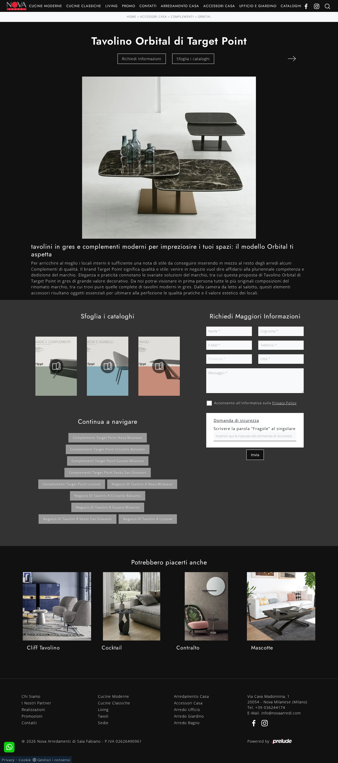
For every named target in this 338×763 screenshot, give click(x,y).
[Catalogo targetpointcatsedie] (107, 366)
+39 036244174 (270, 707)
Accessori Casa (219, 5)
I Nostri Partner (36, 702)
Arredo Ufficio (187, 709)
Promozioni (32, 716)
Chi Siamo (31, 696)
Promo (128, 5)
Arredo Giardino (189, 716)
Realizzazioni (33, 709)
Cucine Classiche (83, 5)
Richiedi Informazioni (141, 58)
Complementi (182, 16)
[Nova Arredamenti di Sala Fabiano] (16, 6)
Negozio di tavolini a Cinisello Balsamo (107, 495)
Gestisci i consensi (53, 759)
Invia (255, 454)
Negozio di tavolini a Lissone (147, 519)
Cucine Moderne (45, 5)
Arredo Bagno (187, 722)
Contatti (148, 5)
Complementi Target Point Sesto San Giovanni (107, 472)
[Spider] (291, 59)
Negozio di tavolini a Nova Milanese (142, 484)
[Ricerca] (327, 6)
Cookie (25, 759)
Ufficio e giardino (257, 5)
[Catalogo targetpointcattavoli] (159, 366)
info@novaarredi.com (281, 712)
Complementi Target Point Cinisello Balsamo (107, 449)
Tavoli (103, 716)
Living (111, 5)
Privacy (8, 759)
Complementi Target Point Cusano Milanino (108, 461)
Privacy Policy (284, 403)
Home (131, 16)
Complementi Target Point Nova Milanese (107, 437)
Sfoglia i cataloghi (193, 58)
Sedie (103, 722)
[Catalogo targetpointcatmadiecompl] (56, 366)
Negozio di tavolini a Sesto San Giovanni (77, 519)
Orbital (204, 16)
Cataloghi (291, 5)
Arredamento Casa (180, 5)
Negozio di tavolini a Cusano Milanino (108, 507)
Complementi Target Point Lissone (72, 484)
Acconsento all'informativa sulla (255, 403)
